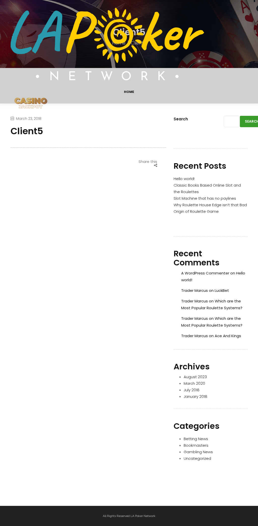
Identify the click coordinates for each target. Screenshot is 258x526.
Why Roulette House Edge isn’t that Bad (210, 204)
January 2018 (195, 396)
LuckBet (222, 290)
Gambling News (198, 451)
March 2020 (194, 383)
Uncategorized (197, 458)
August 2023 (195, 376)
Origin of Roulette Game (196, 211)
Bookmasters (196, 445)
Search (181, 119)
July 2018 (192, 390)
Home (129, 91)
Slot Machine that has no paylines (205, 198)
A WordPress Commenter (205, 273)
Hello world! (184, 178)
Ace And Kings (228, 335)
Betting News (196, 438)
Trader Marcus (194, 290)
